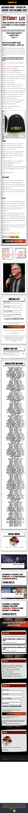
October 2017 (14, 486)
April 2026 (14, 370)
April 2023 (14, 407)
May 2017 (14, 491)
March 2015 (14, 514)
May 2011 (14, 521)
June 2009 (14, 524)
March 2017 (14, 494)
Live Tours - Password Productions (10, 673)
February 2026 (13, 371)
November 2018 (14, 470)
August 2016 (14, 502)
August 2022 (14, 416)
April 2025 (14, 383)
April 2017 (14, 493)
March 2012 (13, 517)
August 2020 (14, 443)
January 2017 (14, 497)
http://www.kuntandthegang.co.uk (10, 233)
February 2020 (13, 450)
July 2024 (13, 393)
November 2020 (14, 438)
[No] (26, 808)
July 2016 (13, 503)
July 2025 (14, 380)
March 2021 (13, 433)
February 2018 (14, 481)
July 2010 (14, 523)
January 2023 (13, 410)
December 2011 (13, 519)
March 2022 (14, 419)
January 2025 (13, 386)
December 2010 (14, 522)
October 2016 (14, 498)
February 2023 (14, 409)
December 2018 (13, 469)
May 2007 (13, 526)
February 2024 (14, 397)
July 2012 (13, 515)
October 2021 (14, 424)
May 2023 (13, 405)
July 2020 (14, 445)
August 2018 (14, 474)
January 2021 (13, 436)
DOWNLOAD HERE (17, 596)
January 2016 (14, 509)
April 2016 (14, 505)
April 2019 (14, 464)
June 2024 (14, 394)
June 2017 (13, 490)
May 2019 (13, 462)
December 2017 (13, 484)
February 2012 (14, 518)
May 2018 (14, 478)
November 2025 (13, 375)
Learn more (8, 340)
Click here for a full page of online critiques (14, 624)
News (17, 236)
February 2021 (14, 435)
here (17, 808)
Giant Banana (23, 759)
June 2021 (13, 429)
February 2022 (14, 421)
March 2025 (14, 384)
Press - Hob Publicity (7, 671)
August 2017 (14, 489)
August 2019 (14, 459)
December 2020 (14, 437)
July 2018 (13, 475)
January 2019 (13, 467)
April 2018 (14, 479)
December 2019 (14, 452)
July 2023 (14, 403)
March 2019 (14, 465)
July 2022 (13, 417)
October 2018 (14, 471)
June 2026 (14, 369)
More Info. (4, 749)
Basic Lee (12, 236)
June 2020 (14, 446)
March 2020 (14, 448)
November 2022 (13, 412)
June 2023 (14, 404)
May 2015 (14, 512)
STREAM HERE (19, 567)
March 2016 (13, 507)
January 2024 (13, 398)
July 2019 (13, 460)
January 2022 (13, 422)
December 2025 (14, 374)
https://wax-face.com (7, 172)
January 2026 (13, 373)
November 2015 (14, 510)
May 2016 (14, 504)
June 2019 (13, 461)
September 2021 (14, 426)
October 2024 (14, 389)
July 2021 (13, 428)
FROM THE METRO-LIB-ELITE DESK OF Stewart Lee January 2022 (21, 254)
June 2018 (13, 476)
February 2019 (14, 466)
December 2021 (13, 423)
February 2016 (14, 508)
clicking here (17, 716)
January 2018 (13, 483)
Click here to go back (14, 241)
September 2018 (14, 472)
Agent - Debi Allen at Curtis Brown (10, 669)
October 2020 (14, 440)
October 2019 (14, 455)
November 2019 (13, 453)
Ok (14, 810)
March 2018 (13, 480)
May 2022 (13, 418)
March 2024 (14, 395)
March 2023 (14, 408)
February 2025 (14, 385)
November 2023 (13, 399)
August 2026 (14, 367)
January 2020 (13, 451)
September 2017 (14, 488)
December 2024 (14, 388)
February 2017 (14, 495)
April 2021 (14, 432)
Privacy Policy (16, 333)
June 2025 (14, 381)
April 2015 (14, 513)
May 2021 (14, 431)
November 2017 (14, 485)
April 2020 (14, 447)
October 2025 (14, 376)
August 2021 (14, 427)
